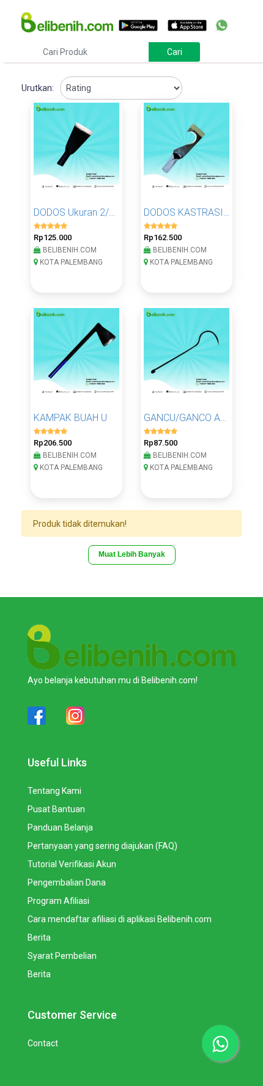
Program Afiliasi (58, 901)
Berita (39, 937)
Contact (43, 1043)
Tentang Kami (54, 791)
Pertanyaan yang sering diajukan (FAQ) (102, 846)
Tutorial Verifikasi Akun (72, 864)
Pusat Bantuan (56, 809)
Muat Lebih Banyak (131, 554)
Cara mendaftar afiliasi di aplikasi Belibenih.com (120, 919)
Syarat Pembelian (62, 956)
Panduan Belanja (60, 827)
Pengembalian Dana (67, 882)
